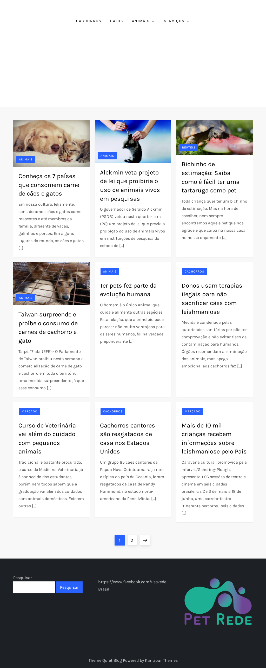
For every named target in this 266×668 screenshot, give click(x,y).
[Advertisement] (133, 67)
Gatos (116, 21)
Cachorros (88, 21)
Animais (141, 21)
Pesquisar (22, 577)
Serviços (174, 21)
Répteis (188, 147)
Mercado (29, 411)
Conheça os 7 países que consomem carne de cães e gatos (48, 184)
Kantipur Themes (161, 660)
